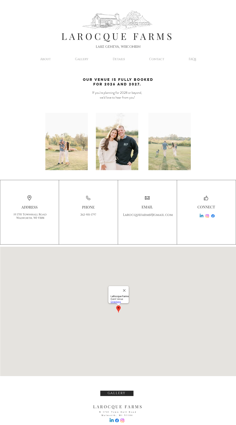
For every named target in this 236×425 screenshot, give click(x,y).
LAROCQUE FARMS (117, 36)
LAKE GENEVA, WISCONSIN (118, 47)
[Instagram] (207, 216)
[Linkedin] (201, 216)
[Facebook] (213, 216)
